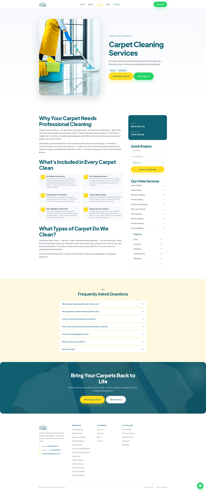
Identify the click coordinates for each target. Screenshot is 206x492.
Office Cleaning (136, 214)
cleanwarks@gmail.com (51, 454)
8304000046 (53, 446)
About (90, 4)
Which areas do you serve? (73, 342)
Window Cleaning (137, 219)
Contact (117, 4)
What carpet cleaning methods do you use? (80, 304)
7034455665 (55, 450)
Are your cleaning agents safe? (75, 334)
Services (99, 4)
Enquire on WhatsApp (147, 169)
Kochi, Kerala (126, 429)
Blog (108, 4)
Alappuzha (137, 258)
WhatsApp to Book (121, 76)
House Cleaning (136, 185)
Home (82, 4)
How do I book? (68, 349)
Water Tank (76, 456)
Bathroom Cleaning (138, 195)
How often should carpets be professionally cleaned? (85, 326)
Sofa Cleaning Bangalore (81, 449)
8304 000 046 (138, 126)
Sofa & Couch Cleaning (139, 204)
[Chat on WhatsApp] (200, 486)
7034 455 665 (137, 134)
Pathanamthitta (139, 254)
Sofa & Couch (77, 445)
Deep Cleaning (136, 190)
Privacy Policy (149, 487)
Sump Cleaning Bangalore (81, 452)
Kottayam (137, 244)
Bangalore (137, 249)
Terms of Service (161, 487)
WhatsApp (160, 4)
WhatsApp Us (144, 76)
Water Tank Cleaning (138, 209)
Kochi (136, 239)
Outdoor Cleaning (137, 223)
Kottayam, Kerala (128, 433)
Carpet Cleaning (77, 460)
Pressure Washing (137, 228)
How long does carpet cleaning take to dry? (80, 311)
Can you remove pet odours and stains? (79, 319)
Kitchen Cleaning (137, 199)
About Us (100, 429)
